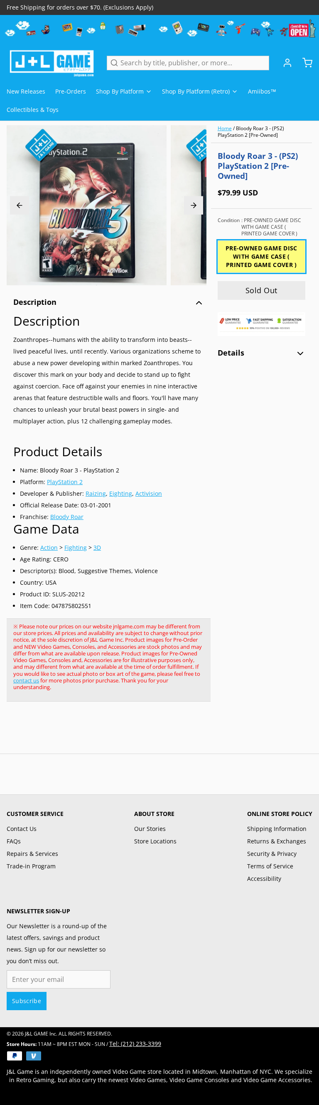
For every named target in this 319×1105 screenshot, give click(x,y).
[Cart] (304, 63)
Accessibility (264, 879)
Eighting (120, 493)
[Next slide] (193, 205)
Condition (259, 227)
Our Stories (150, 829)
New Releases (26, 91)
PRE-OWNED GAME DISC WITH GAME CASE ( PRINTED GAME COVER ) (261, 256)
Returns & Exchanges (276, 841)
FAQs (14, 841)
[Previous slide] (19, 205)
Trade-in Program (31, 866)
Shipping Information (277, 829)
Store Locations (155, 841)
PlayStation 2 (65, 482)
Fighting (75, 547)
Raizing (96, 493)
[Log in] (284, 63)
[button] (261, 290)
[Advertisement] (158, 732)
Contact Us (22, 829)
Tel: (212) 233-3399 (135, 1044)
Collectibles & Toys (33, 110)
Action (49, 547)
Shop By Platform (120, 91)
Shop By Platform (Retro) (196, 91)
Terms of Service (270, 866)
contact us (26, 680)
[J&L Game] (52, 62)
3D (97, 547)
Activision (148, 493)
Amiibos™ (262, 91)
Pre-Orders (70, 91)
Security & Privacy (272, 854)
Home (225, 128)
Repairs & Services (32, 854)
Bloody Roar (66, 517)
